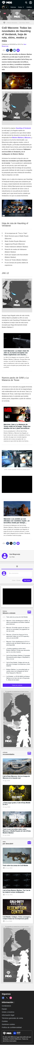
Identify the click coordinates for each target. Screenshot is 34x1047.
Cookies (5, 1021)
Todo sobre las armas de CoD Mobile (17, 617)
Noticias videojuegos (12, 22)
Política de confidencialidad (12, 1027)
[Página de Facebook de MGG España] (3, 998)
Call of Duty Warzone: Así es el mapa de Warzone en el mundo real (16, 777)
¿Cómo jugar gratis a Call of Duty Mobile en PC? (16, 803)
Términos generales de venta (12, 1018)
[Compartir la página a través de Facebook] (7, 50)
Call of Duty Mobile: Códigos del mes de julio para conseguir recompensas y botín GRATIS (18, 664)
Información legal (8, 1015)
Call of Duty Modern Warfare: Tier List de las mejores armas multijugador (16, 891)
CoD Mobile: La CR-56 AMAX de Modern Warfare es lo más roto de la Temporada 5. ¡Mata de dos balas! (18, 678)
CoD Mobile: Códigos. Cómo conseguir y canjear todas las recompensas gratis (17, 917)
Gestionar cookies (8, 1024)
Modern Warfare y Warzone (21, 137)
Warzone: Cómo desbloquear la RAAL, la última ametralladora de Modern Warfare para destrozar (18, 622)
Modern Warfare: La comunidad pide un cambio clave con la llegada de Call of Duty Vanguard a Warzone (17, 671)
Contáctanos (6, 1006)
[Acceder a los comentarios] (18, 50)
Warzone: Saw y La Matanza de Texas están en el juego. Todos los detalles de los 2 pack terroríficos (17, 426)
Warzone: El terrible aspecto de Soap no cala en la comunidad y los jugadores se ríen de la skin (17, 629)
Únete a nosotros (8, 1012)
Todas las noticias (17, 685)
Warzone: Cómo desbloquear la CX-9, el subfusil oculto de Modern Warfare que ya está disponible (18, 643)
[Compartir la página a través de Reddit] (14, 50)
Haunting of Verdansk (23, 128)
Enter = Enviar (16, 580)
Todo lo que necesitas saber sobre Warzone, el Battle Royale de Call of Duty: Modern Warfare (17, 831)
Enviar (28, 580)
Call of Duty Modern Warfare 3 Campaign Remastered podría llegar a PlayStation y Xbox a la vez (18, 657)
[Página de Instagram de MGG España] (10, 998)
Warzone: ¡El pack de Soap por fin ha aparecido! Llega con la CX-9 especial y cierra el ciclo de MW (17, 636)
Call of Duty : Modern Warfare (26, 22)
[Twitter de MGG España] (7, 998)
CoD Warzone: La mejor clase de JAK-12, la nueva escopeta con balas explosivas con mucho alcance (16, 353)
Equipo (4, 1009)
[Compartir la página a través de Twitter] (11, 50)
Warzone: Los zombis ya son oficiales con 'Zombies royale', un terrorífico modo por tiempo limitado (17, 521)
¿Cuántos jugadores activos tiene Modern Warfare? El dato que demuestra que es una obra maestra (18, 650)
